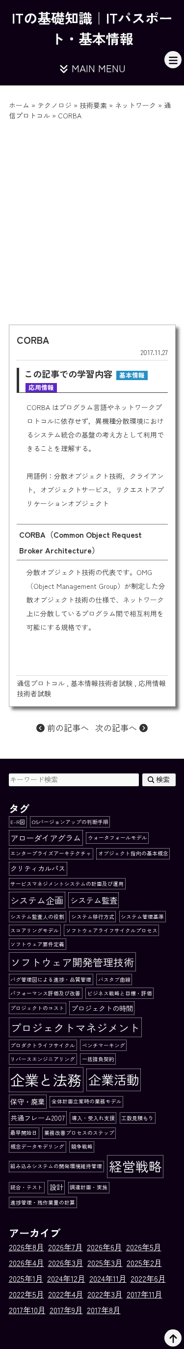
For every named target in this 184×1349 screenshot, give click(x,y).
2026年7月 (65, 1247)
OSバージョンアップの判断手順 (70, 822)
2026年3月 (65, 1262)
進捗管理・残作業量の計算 (42, 1202)
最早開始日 (23, 1132)
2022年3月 (105, 1294)
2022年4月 (65, 1294)
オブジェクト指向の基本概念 (133, 853)
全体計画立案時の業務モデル (87, 1101)
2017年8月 (104, 1310)
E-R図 (17, 822)
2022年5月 (26, 1294)
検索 (162, 779)
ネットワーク (135, 105)
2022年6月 (148, 1278)
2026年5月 (143, 1247)
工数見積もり (137, 1118)
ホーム (19, 105)
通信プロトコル (41, 683)
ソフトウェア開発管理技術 (72, 961)
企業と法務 (45, 1079)
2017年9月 (66, 1310)
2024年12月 (66, 1278)
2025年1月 (26, 1278)
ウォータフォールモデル (117, 837)
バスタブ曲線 (114, 979)
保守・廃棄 (27, 1101)
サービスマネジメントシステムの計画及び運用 (67, 883)
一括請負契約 (98, 1059)
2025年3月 (105, 1262)
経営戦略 (135, 1166)
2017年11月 (144, 1294)
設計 (56, 1187)
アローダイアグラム (45, 838)
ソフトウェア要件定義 (37, 944)
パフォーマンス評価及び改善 (45, 993)
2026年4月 (26, 1262)
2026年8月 (26, 1247)
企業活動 (113, 1079)
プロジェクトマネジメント (75, 1027)
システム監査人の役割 (37, 916)
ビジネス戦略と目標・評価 (119, 993)
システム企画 (36, 900)
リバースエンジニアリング (42, 1059)
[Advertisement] (92, 218)
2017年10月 (27, 1310)
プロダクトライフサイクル (42, 1045)
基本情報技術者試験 (101, 683)
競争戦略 (82, 1146)
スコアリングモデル (34, 930)
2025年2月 (144, 1262)
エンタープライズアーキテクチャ (50, 853)
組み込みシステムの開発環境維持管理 (56, 1166)
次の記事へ (117, 727)
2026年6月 (104, 1247)
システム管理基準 (142, 916)
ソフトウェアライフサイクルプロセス (112, 930)
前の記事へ (67, 727)
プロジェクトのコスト (37, 1008)
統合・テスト (26, 1187)
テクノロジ (54, 105)
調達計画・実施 (88, 1187)
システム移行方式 (92, 916)
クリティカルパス (37, 868)
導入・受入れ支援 (93, 1118)
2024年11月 (108, 1278)
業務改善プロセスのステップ (79, 1132)
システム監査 (93, 900)
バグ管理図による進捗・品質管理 (50, 979)
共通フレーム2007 (37, 1118)
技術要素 (93, 105)
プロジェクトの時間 (102, 1008)
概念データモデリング (37, 1146)
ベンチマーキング (103, 1045)
